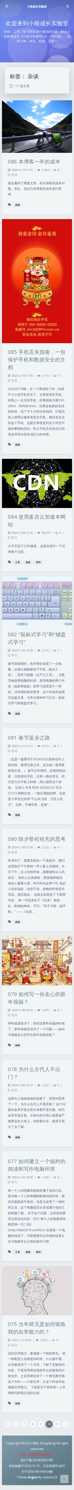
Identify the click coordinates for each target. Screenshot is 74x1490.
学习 (14, 537)
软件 (38, 562)
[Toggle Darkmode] (64, 1479)
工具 (17, 562)
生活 (14, 175)
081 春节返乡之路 (29, 737)
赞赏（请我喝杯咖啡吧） (37, 1454)
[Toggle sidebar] (6, 6)
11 (57, 1424)
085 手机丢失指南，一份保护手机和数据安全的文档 (37, 359)
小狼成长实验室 (37, 6)
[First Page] (7, 1424)
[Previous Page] (16, 1424)
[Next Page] (65, 1424)
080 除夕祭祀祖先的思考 (37, 838)
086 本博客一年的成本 (34, 161)
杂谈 (17, 205)
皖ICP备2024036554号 (37, 1460)
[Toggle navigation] (67, 6)
